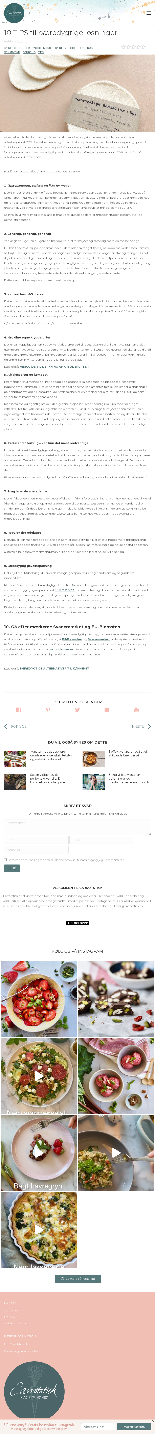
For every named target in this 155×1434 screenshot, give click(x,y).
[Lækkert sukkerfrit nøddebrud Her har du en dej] (116, 999)
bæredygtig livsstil (38, 48)
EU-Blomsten (72, 639)
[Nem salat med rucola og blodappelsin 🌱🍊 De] (39, 1076)
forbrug (86, 48)
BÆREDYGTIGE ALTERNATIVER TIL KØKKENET (54, 668)
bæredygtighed (66, 48)
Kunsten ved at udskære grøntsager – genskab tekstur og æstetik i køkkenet (51, 755)
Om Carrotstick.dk (16, 1344)
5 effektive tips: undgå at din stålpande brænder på (129, 753)
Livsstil (19, 41)
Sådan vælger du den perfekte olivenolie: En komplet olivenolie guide (47, 778)
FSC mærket (65, 590)
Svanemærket (99, 639)
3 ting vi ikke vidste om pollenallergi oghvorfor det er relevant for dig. (130, 778)
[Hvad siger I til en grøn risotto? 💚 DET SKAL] (116, 1153)
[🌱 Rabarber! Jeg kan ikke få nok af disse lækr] (116, 1076)
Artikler (9, 41)
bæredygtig (12, 48)
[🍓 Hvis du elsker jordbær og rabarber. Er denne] (39, 1153)
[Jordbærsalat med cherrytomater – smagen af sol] (39, 999)
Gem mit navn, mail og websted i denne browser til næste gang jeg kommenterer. (65, 860)
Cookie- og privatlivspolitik (21, 1351)
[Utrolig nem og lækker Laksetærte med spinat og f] (39, 1230)
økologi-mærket (62, 649)
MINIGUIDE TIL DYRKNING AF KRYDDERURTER (54, 366)
